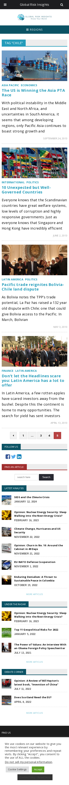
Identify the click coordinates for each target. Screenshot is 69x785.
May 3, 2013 (60, 327)
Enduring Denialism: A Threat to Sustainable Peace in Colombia (35, 578)
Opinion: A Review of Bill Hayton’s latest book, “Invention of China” (36, 682)
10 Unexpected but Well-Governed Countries (26, 190)
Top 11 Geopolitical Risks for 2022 (36, 629)
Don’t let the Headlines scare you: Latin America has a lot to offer (33, 380)
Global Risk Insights (34, 4)
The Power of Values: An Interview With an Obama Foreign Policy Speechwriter (40, 646)
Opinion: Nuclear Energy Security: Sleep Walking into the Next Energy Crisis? (40, 514)
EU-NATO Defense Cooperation (34, 562)
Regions (36, 29)
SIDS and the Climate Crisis (31, 497)
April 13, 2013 (59, 423)
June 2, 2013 (60, 235)
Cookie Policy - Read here (35, 777)
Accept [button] (38, 769)
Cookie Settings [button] (17, 769)
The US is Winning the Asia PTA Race (33, 92)
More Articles (34, 594)
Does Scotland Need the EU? (33, 697)
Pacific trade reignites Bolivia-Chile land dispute (33, 287)
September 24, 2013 (55, 138)
